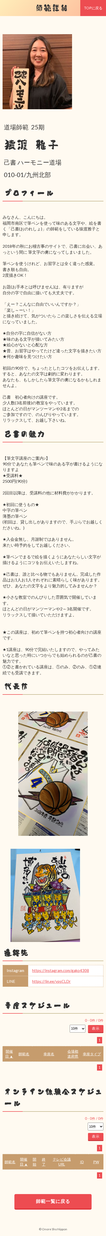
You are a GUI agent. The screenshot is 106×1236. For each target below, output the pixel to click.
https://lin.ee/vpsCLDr (51, 981)
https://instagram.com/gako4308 (60, 970)
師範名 (24, 1054)
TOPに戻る (93, 8)
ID (82, 1162)
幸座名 (48, 1054)
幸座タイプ (92, 1054)
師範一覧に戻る (53, 1201)
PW (96, 1162)
